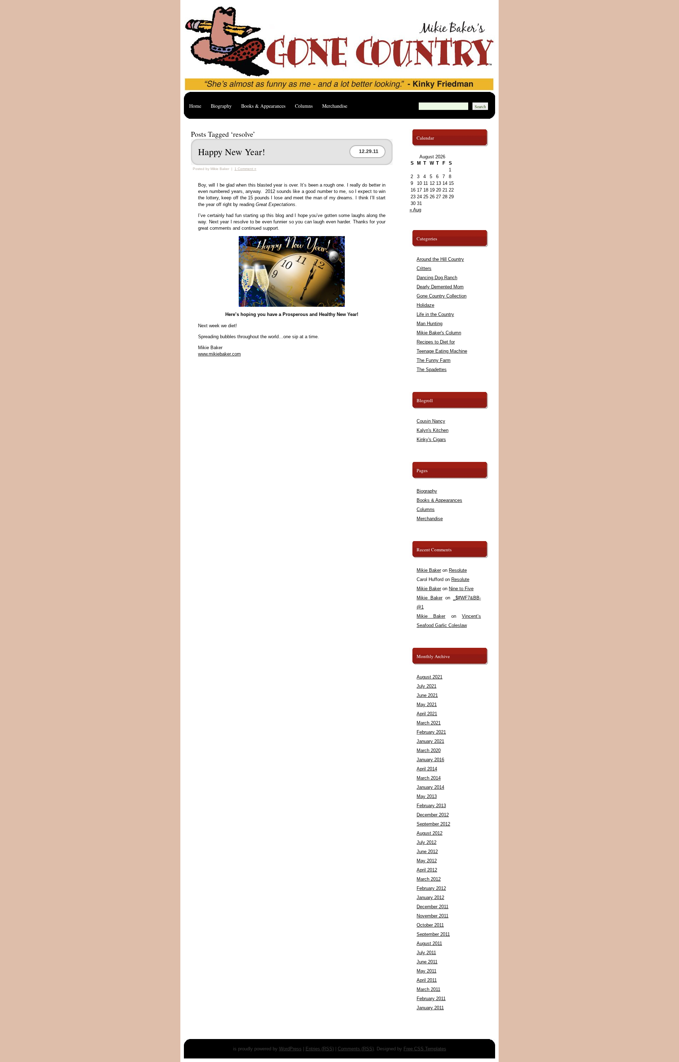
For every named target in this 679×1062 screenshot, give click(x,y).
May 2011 (426, 971)
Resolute (458, 570)
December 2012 (433, 814)
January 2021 (430, 741)
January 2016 (430, 759)
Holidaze (425, 305)
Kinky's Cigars (431, 439)
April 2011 (427, 980)
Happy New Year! (231, 152)
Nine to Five (461, 588)
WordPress (290, 1048)
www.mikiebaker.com (219, 354)
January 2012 (430, 897)
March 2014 (429, 778)
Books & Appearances (263, 105)
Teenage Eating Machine (442, 351)
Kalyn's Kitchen (432, 430)
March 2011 (428, 989)
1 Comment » (245, 169)
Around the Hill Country (440, 259)
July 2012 (426, 842)
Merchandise (334, 105)
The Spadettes (432, 369)
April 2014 (427, 768)
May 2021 (427, 704)
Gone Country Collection (441, 296)
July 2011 (426, 952)
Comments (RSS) (356, 1048)
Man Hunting (429, 323)
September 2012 (433, 824)
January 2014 (430, 787)
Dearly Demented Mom (440, 286)
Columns (304, 105)
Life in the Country (435, 314)
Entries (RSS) (320, 1048)
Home (195, 105)
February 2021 (431, 732)
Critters (424, 268)
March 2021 (429, 723)
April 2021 (427, 713)
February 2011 (431, 998)
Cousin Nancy (431, 421)
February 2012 (431, 888)
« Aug (415, 209)
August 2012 (429, 833)
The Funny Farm (434, 360)
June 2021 (427, 695)
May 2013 (427, 796)
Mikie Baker (429, 570)
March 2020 (429, 750)
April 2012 (427, 870)
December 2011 (432, 906)
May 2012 (427, 860)
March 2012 (429, 879)
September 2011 (433, 934)
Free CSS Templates (425, 1048)
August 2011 (429, 943)
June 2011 (427, 961)
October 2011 (430, 925)
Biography (221, 105)
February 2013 (431, 805)
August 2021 (429, 677)
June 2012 (427, 851)
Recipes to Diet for (436, 342)
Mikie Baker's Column (439, 332)
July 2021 (426, 686)
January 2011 (430, 1007)
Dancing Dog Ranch (437, 277)
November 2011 (432, 916)
